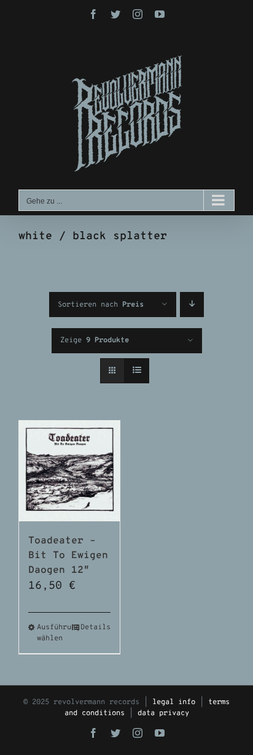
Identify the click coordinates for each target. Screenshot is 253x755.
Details (95, 627)
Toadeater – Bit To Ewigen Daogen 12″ (68, 556)
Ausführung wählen (53, 633)
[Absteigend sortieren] (192, 304)
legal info (173, 702)
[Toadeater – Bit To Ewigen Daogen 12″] (69, 471)
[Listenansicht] (137, 371)
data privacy (163, 713)
